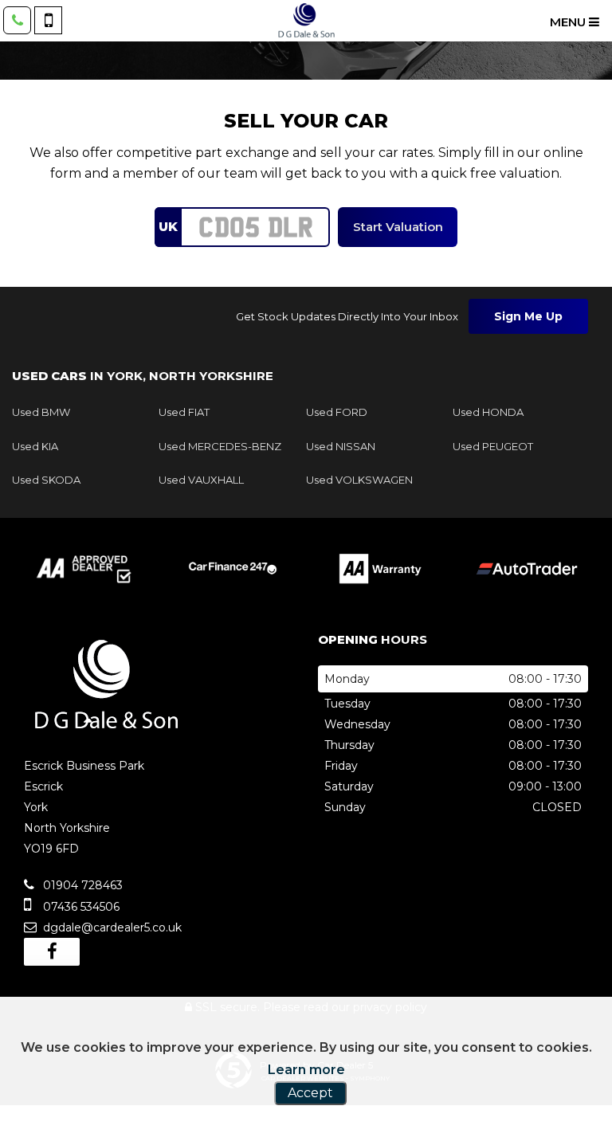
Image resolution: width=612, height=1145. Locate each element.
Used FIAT (184, 412)
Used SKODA (46, 479)
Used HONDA (488, 412)
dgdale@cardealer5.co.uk (111, 927)
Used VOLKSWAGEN (359, 479)
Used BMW (41, 412)
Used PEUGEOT (493, 446)
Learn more (306, 1069)
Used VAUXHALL (201, 479)
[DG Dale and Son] (306, 21)
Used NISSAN (340, 446)
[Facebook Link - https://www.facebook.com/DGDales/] (52, 952)
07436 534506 (80, 907)
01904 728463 (81, 885)
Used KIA (35, 446)
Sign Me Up (528, 316)
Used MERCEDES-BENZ (220, 446)
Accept (310, 1092)
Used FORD (336, 412)
